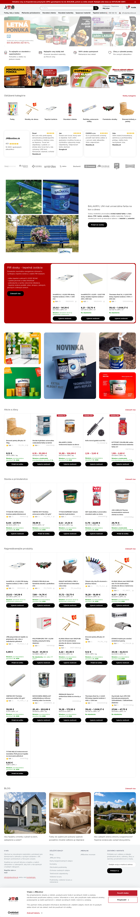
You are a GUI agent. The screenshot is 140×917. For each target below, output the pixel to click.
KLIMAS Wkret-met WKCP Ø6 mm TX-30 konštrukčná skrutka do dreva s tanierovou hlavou (122, 592)
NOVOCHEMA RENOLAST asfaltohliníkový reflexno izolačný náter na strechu (41, 705)
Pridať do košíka (97, 232)
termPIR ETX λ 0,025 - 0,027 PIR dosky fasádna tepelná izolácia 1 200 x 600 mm (93, 304)
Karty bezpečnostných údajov (61, 868)
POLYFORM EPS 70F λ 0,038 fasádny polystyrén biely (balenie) (42, 648)
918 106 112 (112, 13)
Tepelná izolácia (99, 13)
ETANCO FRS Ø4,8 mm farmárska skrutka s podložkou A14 (43, 591)
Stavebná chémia (49, 13)
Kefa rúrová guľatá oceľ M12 (95, 448)
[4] (122, 300)
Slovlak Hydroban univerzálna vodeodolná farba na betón (43, 449)
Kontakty (53, 871)
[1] (62, 300)
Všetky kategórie (129, 96)
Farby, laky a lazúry (11, 13)
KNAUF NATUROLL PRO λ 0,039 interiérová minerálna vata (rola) (69, 591)
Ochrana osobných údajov (60, 877)
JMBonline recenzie (87, 862)
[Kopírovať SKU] (76, 309)
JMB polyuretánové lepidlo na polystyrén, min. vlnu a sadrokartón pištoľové (17, 646)
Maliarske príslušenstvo (31, 13)
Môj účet (106, 8)
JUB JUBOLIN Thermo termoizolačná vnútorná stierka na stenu (120, 520)
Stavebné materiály (65, 13)
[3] (64, 300)
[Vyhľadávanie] (95, 8)
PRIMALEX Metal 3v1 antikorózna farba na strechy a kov (70, 704)
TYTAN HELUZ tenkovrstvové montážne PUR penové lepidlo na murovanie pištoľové (17, 761)
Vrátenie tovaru (56, 884)
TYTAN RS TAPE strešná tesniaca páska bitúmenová (16, 520)
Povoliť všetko (123, 893)
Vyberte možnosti (64, 326)
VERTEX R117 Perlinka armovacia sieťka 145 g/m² (41, 520)
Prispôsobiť (121, 900)
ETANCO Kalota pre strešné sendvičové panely (122, 647)
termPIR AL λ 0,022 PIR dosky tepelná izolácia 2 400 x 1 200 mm (64, 304)
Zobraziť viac (15, 301)
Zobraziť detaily (33, 913)
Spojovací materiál (83, 13)
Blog (51, 862)
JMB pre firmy (55, 865)
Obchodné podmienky (58, 874)
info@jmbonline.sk (128, 13)
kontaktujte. (31, 884)
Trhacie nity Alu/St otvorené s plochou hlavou (96, 590)
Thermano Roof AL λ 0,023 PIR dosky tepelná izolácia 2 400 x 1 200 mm (120, 304)
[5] (67, 300)
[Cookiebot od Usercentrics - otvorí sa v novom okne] (13, 913)
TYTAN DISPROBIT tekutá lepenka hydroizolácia (68, 520)
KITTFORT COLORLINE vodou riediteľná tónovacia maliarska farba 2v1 (122, 452)
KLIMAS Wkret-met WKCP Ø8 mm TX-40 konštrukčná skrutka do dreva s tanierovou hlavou (70, 649)
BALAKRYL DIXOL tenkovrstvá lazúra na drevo (69, 451)
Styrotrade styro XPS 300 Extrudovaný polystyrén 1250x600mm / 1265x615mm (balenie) (122, 706)
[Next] (135, 300)
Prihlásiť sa (114, 878)
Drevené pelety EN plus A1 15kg (15, 449)
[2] (63, 300)
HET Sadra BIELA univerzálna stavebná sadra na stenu (95, 520)
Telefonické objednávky (59, 881)
